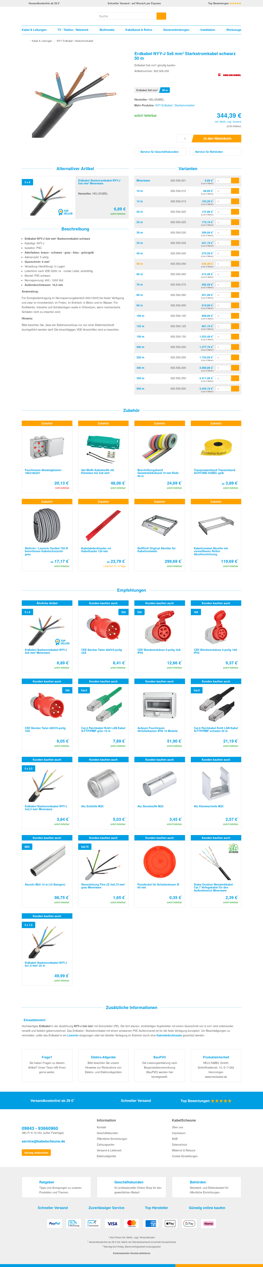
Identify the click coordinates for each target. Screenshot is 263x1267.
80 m (140, 295)
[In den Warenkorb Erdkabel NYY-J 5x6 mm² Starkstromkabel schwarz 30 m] (235, 232)
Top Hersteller (156, 1207)
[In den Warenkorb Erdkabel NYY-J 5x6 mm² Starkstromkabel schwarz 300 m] (235, 368)
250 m (140, 357)
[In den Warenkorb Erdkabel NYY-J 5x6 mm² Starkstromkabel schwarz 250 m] (235, 357)
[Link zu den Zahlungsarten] (131, 1225)
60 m (140, 274)
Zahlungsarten (106, 1144)
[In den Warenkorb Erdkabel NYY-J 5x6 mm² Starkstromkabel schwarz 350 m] (235, 378)
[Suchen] (161, 16)
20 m (140, 211)
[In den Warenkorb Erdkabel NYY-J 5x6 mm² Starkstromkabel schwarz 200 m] (235, 347)
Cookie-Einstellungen (185, 1156)
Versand (237, 121)
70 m (140, 284)
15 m (140, 201)
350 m (140, 378)
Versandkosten (147, 1237)
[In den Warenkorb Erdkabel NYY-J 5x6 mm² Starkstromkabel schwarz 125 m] (235, 326)
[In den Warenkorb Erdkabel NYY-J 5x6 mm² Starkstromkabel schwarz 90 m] (235, 305)
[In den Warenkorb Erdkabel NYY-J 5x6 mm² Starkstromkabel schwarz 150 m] (235, 336)
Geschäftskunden (107, 1133)
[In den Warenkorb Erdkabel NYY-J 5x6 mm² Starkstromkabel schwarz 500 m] (235, 389)
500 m (140, 388)
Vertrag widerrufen (36, 1152)
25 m (140, 222)
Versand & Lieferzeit (109, 1150)
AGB (175, 1139)
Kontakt (101, 1127)
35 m (140, 243)
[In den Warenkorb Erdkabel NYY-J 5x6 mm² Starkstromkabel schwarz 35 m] (235, 243)
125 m (140, 326)
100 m (140, 316)
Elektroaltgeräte (106, 1156)
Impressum (179, 1133)
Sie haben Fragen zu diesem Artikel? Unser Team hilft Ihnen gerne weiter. (47, 1067)
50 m (140, 263)
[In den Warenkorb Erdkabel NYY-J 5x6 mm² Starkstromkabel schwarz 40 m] (235, 253)
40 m (140, 253)
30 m (140, 232)
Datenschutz (179, 1144)
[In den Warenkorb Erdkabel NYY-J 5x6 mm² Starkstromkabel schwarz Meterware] (235, 180)
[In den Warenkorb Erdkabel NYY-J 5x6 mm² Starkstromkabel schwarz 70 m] (235, 284)
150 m (140, 336)
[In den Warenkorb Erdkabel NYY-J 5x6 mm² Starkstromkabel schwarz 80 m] (235, 295)
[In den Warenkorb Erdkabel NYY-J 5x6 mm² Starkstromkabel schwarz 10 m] (235, 191)
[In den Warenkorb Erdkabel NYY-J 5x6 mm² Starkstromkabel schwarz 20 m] (235, 212)
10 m (140, 191)
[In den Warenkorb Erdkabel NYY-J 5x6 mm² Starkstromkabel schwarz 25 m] (235, 222)
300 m (140, 368)
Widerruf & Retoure (183, 1150)
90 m (140, 305)
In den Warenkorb (217, 138)
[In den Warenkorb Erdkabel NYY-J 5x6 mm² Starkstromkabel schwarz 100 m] (235, 316)
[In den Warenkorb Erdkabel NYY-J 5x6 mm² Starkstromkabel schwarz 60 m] (235, 274)
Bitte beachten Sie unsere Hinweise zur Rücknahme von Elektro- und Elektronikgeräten (103, 1067)
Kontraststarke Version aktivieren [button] (131, 1253)
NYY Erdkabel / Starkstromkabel (174, 105)
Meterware (143, 180)
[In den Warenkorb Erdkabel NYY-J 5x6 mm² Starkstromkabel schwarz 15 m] (235, 201)
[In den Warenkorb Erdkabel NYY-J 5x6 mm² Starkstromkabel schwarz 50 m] (235, 264)
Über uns (177, 1127)
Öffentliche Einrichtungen (112, 1139)
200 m (140, 347)
